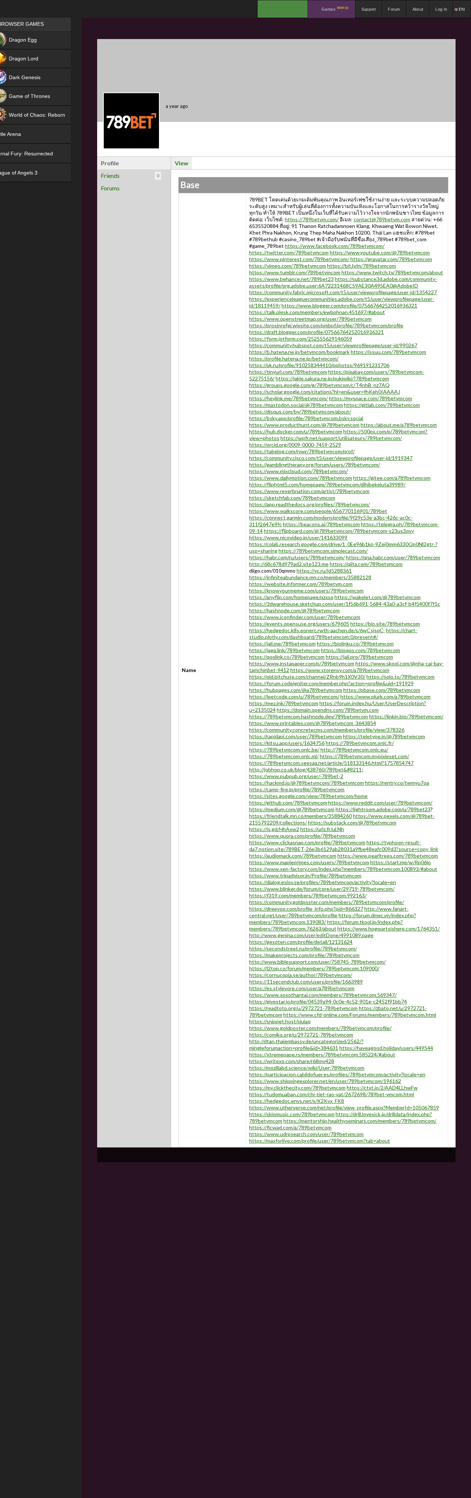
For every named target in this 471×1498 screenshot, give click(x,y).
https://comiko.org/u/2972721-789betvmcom (301, 1034)
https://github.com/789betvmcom (288, 802)
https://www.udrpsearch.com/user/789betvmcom (306, 1134)
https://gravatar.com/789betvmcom (391, 259)
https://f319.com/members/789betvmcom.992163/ (307, 895)
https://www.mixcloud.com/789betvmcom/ (298, 471)
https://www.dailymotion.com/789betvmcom (300, 478)
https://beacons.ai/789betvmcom (321, 524)
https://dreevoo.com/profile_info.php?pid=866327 (306, 909)
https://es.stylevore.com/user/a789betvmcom (301, 988)
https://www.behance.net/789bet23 (291, 279)
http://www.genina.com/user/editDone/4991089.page (311, 935)
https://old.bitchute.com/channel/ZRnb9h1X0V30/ (307, 677)
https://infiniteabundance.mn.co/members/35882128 (310, 577)
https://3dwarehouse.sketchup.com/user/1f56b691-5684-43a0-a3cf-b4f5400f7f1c (344, 604)
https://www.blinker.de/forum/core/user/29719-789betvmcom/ (321, 889)
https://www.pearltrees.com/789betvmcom (387, 855)
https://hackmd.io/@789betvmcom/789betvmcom (306, 783)
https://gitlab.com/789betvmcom (382, 405)
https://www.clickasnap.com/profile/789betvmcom (307, 842)
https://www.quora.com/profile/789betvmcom (302, 836)
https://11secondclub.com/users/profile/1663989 (306, 981)
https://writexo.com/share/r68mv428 (291, 1061)
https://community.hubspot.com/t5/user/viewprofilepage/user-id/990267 (333, 345)
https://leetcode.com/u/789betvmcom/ (294, 696)
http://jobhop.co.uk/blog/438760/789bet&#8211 (305, 769)
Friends (130, 175)
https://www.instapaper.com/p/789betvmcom (301, 663)
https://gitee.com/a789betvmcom (392, 478)
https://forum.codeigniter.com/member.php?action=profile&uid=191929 (331, 683)
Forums (110, 187)
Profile (110, 162)
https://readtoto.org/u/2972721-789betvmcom (303, 1008)
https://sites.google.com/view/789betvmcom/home (308, 796)
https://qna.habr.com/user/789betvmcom (393, 557)
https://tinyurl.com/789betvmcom (288, 372)
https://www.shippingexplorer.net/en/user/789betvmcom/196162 (325, 1081)
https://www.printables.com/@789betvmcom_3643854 (312, 723)
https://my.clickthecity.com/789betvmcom (297, 1087)
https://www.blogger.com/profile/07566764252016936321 (349, 305)
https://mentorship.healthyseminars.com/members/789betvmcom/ (359, 1121)
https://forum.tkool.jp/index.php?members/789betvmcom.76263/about (326, 925)
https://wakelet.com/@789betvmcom (377, 597)
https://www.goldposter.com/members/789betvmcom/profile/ (320, 1028)
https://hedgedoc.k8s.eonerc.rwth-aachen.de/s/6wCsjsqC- (317, 630)
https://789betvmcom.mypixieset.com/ (364, 756)
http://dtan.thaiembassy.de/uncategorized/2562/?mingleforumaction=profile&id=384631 (306, 1044)
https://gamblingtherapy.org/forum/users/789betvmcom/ (314, 464)
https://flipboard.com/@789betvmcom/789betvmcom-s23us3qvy (339, 531)
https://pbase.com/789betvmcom (381, 690)
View (181, 162)
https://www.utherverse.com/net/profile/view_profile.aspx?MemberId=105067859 (344, 1107)
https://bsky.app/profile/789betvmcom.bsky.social (306, 418)
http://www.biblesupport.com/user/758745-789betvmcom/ (317, 962)
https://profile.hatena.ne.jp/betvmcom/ (294, 358)
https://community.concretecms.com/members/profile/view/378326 (326, 730)
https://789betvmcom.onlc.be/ (284, 749)
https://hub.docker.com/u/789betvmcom (295, 431)
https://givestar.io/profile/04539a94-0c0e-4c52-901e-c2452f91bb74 (328, 1001)
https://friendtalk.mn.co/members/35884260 (300, 816)
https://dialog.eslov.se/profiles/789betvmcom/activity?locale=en (322, 882)
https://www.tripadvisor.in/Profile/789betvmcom (305, 875)
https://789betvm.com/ (312, 219)
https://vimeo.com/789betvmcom (287, 266)
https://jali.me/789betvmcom (282, 643)
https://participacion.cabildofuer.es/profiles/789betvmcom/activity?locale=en (337, 1074)
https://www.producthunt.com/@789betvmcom (304, 425)
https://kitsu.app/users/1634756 (287, 743)
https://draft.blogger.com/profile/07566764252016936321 (316, 332)
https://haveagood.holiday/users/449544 (386, 1048)
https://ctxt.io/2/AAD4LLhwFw (382, 1087)
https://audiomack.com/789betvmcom (292, 855)
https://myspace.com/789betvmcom (370, 398)
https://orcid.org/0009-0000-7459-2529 (295, 445)
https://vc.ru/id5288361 (324, 570)
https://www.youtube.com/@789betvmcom (380, 252)
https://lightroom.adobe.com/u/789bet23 (383, 809)
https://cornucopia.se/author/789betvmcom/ (300, 975)
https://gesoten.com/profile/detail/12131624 (301, 942)
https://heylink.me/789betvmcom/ (288, 398)
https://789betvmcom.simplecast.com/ (323, 551)
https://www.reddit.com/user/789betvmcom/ (380, 802)
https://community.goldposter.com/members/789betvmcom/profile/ (326, 902)
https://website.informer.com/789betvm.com (301, 584)
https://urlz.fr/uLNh (322, 829)
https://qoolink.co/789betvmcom (287, 657)
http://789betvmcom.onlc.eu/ (354, 749)
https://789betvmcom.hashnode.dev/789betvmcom (308, 716)
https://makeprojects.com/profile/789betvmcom (304, 955)
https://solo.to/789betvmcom (400, 677)
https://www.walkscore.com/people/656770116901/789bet (318, 511)
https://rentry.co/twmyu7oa (397, 783)
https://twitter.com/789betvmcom (289, 252)
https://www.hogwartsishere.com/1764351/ (388, 928)
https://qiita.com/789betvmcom (366, 564)
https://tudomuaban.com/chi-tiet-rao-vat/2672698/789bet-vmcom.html (331, 1094)
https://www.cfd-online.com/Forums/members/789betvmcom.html (359, 1015)
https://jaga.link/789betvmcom (284, 650)
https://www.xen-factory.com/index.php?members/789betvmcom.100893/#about (343, 869)
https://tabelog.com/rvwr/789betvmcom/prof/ (302, 451)
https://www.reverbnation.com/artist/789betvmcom (309, 491)
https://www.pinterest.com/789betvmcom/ (299, 259)
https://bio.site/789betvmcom (385, 623)
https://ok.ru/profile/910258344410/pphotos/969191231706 (319, 365)
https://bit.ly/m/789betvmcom (361, 266)
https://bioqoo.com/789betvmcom (360, 650)
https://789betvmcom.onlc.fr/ (360, 743)
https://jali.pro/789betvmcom (359, 657)
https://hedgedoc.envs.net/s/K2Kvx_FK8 (296, 1101)
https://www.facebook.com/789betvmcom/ (335, 246)
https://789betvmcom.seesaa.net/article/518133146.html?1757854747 (331, 763)
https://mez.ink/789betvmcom (283, 703)
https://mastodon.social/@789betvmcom (296, 405)
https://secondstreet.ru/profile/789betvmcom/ (303, 948)
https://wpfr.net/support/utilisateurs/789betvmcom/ (341, 438)
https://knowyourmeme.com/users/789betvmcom (306, 590)
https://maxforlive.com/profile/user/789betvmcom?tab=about (319, 1140)
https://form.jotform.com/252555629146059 (300, 338)
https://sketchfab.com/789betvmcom (292, 498)
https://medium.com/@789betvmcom (291, 809)
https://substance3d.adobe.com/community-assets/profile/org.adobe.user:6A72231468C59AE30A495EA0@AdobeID (343, 282)
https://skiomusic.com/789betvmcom (291, 1114)
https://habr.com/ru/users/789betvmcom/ (297, 557)
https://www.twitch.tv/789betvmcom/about (392, 272)
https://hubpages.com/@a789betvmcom (295, 690)
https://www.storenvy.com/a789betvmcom (339, 670)
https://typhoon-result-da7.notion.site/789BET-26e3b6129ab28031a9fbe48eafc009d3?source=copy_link (343, 845)
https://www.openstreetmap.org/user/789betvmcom (310, 319)
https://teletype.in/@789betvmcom (384, 736)
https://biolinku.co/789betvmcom (355, 643)
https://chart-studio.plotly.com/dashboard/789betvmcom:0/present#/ (333, 633)
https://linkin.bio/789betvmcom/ (406, 716)
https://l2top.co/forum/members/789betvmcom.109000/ (314, 968)
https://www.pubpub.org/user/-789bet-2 (296, 776)
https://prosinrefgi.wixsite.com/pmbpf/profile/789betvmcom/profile (326, 325)
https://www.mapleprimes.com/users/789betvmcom (309, 862)
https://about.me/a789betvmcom (399, 425)
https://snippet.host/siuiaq (280, 1021)
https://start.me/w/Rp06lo (400, 862)
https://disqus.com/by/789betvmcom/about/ (300, 411)
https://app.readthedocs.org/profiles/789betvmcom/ (309, 504)
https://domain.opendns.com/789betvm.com (328, 710)
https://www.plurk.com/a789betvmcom (385, 696)
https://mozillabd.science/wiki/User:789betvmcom (306, 1068)
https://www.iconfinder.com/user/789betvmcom (304, 617)
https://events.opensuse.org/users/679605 (299, 623)
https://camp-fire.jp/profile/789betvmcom (296, 789)
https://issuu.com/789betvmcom (388, 352)
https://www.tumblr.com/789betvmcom (294, 272)
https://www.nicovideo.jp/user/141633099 (298, 537)
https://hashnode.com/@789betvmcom (294, 610)
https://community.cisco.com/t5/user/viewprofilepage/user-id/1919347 (330, 458)
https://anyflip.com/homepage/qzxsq (291, 597)
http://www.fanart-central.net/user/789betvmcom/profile (328, 912)
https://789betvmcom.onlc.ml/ (284, 756)
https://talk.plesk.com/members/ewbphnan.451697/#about (317, 312)
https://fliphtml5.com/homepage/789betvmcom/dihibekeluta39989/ (327, 484)
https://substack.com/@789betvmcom (352, 822)
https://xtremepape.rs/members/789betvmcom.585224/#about (322, 1054)
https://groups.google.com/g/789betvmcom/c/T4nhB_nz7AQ (319, 385)
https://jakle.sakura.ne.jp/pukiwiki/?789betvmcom (332, 378)
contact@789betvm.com (382, 219)
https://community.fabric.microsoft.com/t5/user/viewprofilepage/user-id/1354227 (343, 292)
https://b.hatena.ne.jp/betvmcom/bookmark (299, 352)
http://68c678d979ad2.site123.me (289, 564)
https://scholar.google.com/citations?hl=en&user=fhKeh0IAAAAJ (324, 391)
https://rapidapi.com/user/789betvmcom (295, 736)
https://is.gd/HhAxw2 (274, 829)
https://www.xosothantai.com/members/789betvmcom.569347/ (323, 995)
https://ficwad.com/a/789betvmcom (290, 1127)
